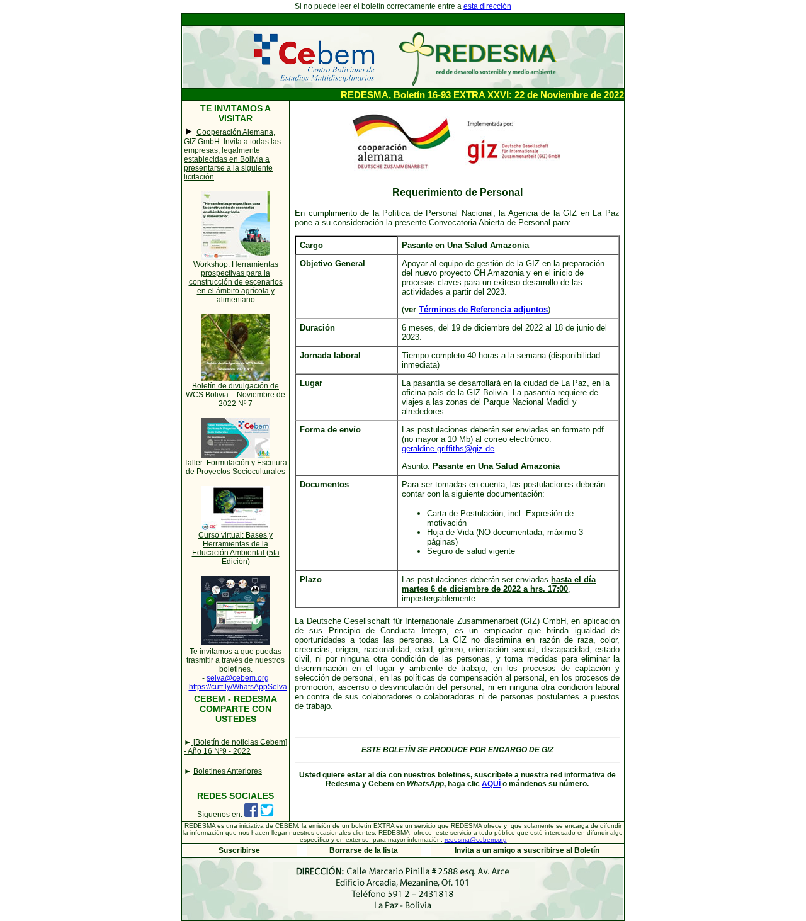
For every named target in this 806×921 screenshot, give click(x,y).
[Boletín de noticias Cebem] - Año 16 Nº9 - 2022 (235, 746)
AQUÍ (491, 783)
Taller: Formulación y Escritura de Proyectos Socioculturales (235, 467)
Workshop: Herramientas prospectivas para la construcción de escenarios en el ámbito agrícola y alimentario (236, 282)
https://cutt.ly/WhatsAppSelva (238, 686)
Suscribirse (239, 850)
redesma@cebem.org (476, 839)
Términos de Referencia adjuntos (483, 309)
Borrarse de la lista (363, 850)
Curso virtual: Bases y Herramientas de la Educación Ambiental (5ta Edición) (236, 548)
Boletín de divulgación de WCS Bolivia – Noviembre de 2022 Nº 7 (235, 394)
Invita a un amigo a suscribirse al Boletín (527, 850)
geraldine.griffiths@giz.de (448, 448)
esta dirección (487, 6)
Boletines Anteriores (227, 771)
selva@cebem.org (238, 678)
